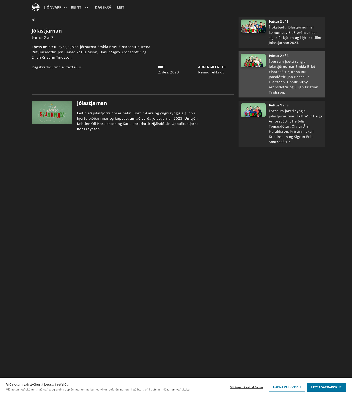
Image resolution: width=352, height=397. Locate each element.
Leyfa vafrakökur (326, 387)
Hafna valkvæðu (287, 387)
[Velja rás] (86, 7)
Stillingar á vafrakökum (246, 387)
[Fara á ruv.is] (36, 7)
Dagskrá (103, 7)
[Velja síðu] (65, 7)
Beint (76, 7)
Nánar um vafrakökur (177, 389)
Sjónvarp (53, 7)
